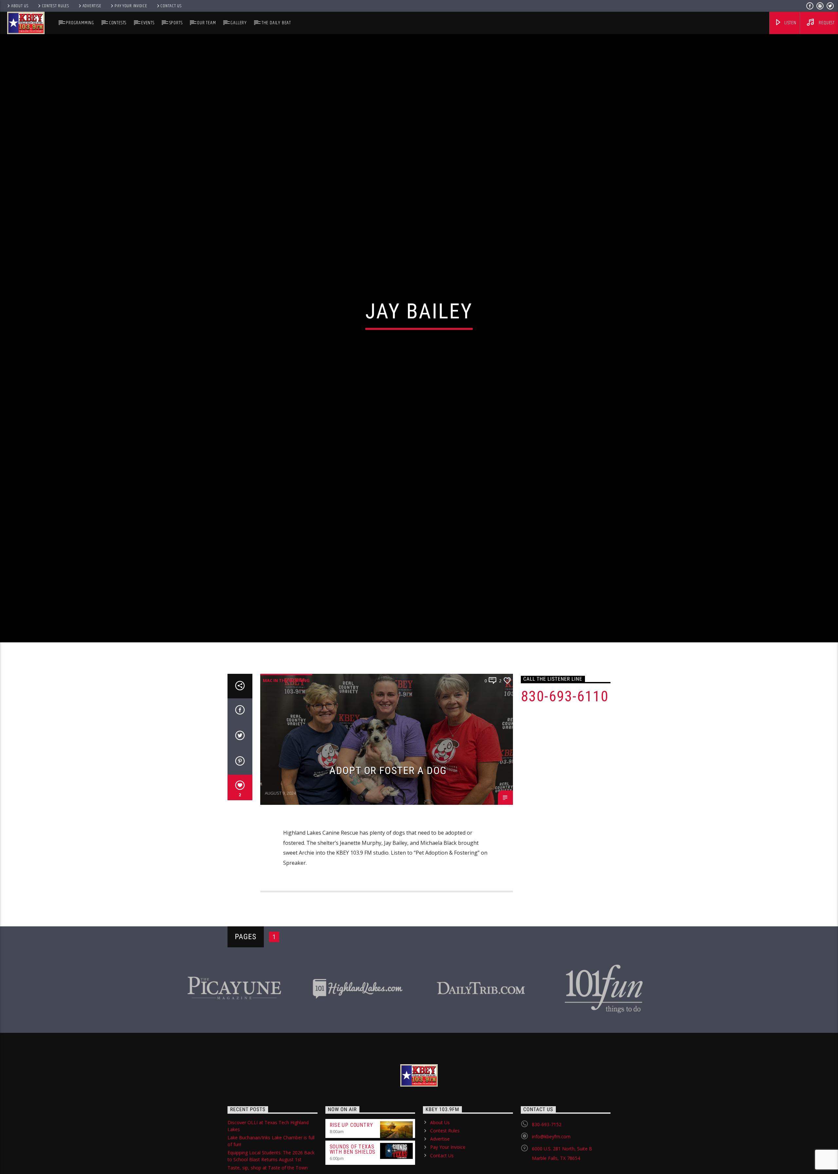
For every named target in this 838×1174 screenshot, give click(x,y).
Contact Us (170, 5)
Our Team (206, 23)
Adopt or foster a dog (388, 819)
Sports (176, 23)
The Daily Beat (276, 23)
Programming (80, 23)
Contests (117, 23)
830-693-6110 (565, 745)
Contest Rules (55, 5)
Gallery (238, 23)
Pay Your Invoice (131, 5)
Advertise (91, 5)
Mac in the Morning (286, 729)
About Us (19, 5)
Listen (789, 23)
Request (826, 23)
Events (148, 23)
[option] (234, 1034)
